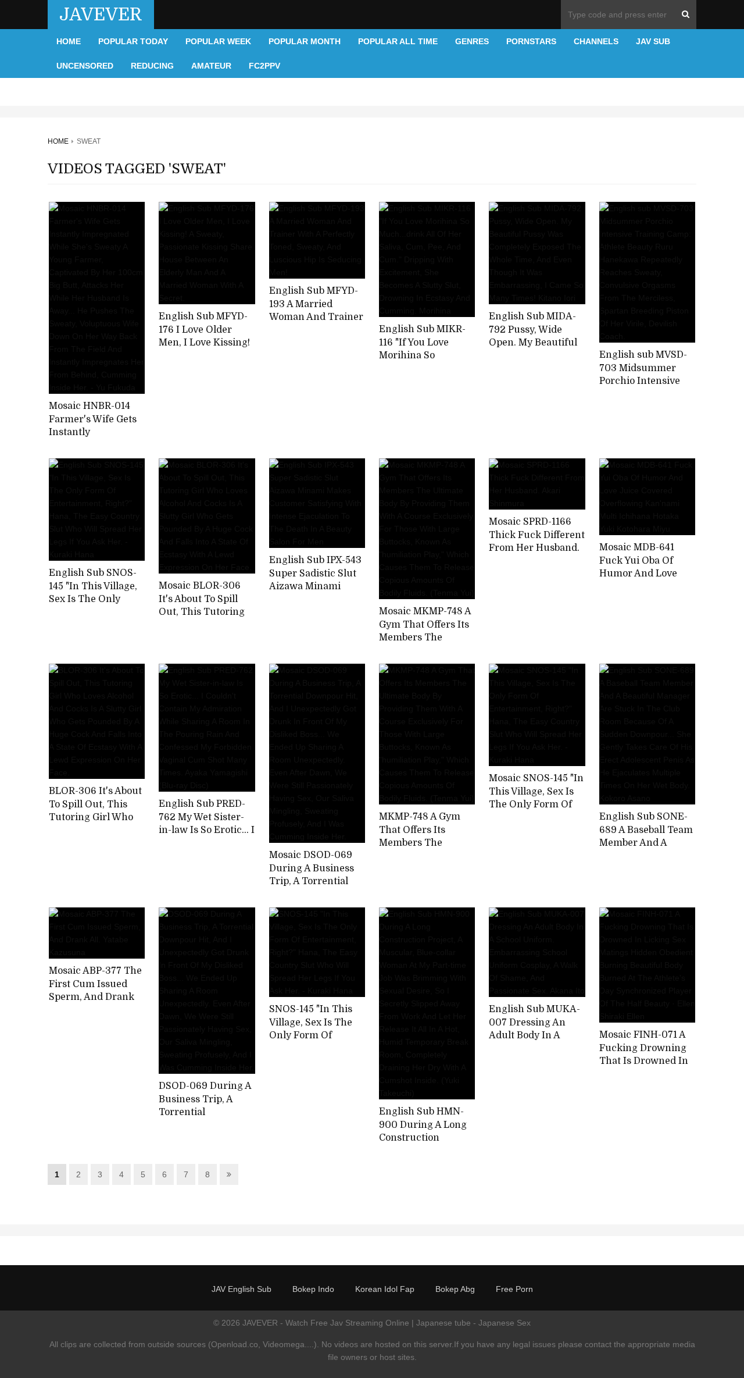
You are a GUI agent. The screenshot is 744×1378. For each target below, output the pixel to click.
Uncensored (84, 65)
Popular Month (305, 41)
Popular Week (218, 41)
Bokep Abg (455, 1289)
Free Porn (514, 1289)
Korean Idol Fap (384, 1289)
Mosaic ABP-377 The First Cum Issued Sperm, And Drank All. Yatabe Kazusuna (97, 991)
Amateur (211, 65)
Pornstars (531, 41)
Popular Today (133, 41)
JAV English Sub (241, 1289)
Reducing (152, 65)
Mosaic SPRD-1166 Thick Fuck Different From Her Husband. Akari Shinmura (537, 542)
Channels (596, 41)
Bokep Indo (313, 1289)
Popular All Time (398, 41)
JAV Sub (653, 41)
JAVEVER (100, 14)
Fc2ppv (264, 65)
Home (68, 41)
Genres (472, 41)
